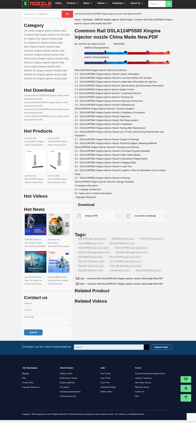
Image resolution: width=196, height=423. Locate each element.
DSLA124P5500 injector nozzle (90, 257)
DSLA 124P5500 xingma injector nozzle (126, 261)
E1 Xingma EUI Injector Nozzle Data (43, 38)
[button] (95, 53)
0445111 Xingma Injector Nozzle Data (44, 62)
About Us (135, 3)
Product (71, 3)
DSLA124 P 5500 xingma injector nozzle (94, 252)
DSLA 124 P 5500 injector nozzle (91, 261)
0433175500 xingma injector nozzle (92, 239)
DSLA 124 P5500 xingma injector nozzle (124, 257)
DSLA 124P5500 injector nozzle (90, 243)
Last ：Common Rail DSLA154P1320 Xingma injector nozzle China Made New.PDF (121, 278)
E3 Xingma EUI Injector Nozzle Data (43, 42)
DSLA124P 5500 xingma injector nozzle (131, 252)
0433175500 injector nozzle (122, 239)
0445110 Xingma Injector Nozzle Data (44, 50)
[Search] (168, 4)
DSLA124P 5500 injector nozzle (90, 271)
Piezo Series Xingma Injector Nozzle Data (46, 58)
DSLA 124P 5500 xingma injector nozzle (125, 266)
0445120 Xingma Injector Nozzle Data (44, 54)
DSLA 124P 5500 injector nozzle (122, 243)
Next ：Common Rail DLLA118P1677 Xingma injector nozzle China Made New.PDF (121, 284)
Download (118, 3)
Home (58, 3)
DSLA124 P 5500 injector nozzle (90, 266)
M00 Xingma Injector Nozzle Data (42, 46)
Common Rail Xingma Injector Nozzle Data (47, 34)
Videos (101, 3)
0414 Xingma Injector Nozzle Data (42, 66)
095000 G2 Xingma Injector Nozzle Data (45, 70)
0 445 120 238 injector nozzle (151, 239)
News (86, 3)
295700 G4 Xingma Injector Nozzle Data (45, 78)
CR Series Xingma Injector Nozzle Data (45, 30)
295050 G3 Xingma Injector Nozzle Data (45, 74)
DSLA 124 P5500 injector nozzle (148, 271)
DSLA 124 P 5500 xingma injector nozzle (131, 248)
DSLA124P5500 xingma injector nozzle (93, 248)
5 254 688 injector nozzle (119, 271)
